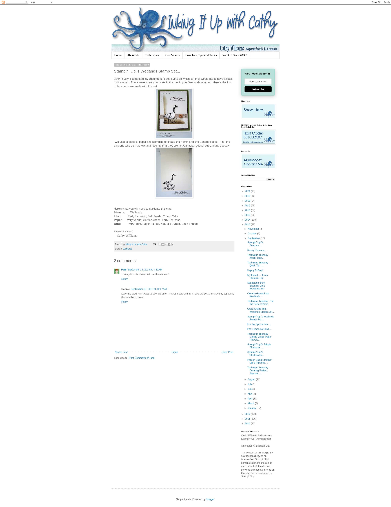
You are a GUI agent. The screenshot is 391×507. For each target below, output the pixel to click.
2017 (248, 205)
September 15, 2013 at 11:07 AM (149, 289)
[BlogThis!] (162, 244)
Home (118, 55)
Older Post (227, 352)
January (252, 408)
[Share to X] (165, 244)
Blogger (210, 499)
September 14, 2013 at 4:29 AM (144, 269)
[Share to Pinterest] (171, 244)
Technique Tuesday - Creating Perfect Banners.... (258, 370)
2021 (248, 191)
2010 (248, 423)
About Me (133, 55)
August (252, 379)
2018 (248, 200)
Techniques (152, 55)
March (251, 403)
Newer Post (121, 352)
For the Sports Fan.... (259, 324)
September (254, 238)
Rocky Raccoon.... (257, 250)
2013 (248, 224)
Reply (124, 279)
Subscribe (258, 89)
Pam (123, 269)
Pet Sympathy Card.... (259, 329)
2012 (248, 414)
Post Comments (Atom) (142, 358)
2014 (248, 219)
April (250, 398)
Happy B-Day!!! (255, 270)
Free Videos (172, 55)
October (252, 233)
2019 (248, 196)
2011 (248, 419)
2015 (248, 215)
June (250, 389)
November (254, 228)
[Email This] (160, 244)
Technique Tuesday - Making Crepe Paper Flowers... (259, 337)
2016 (248, 210)
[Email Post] (154, 244)
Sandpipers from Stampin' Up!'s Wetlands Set (256, 285)
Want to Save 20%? (235, 55)
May (250, 393)
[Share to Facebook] (168, 244)
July (250, 384)
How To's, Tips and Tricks (201, 55)
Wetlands (127, 249)
